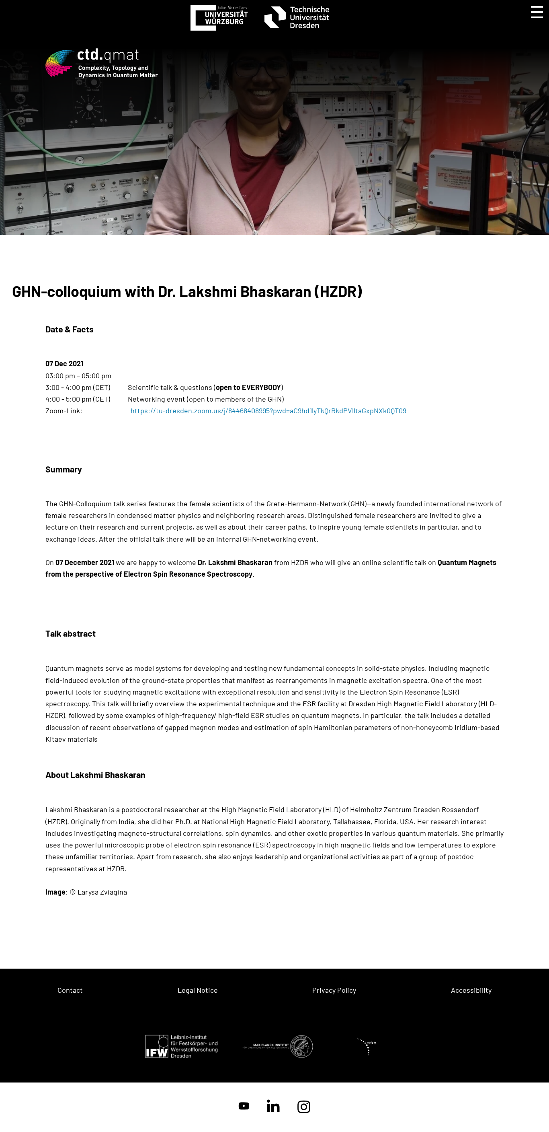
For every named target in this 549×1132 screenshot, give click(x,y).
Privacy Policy (334, 990)
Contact (70, 990)
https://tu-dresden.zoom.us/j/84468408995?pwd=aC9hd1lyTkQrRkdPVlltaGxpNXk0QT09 (268, 410)
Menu (537, 12)
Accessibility (471, 990)
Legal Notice (198, 990)
